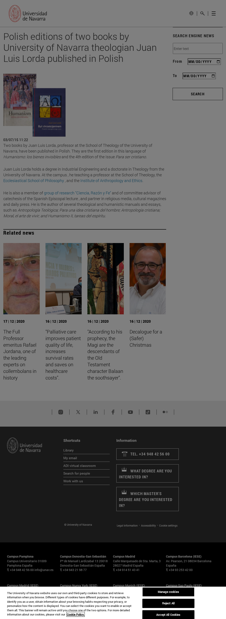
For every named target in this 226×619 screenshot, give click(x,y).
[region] (113, 603)
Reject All (168, 603)
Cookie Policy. (75, 614)
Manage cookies (168, 592)
